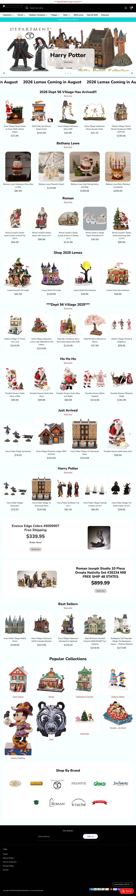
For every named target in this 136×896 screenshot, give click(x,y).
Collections (7, 15)
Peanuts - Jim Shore (118, 728)
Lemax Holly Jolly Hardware (118, 290)
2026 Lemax (78, 15)
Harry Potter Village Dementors (18, 451)
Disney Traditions (18, 758)
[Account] (126, 8)
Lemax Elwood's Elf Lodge (18, 290)
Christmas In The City (84, 697)
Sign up (90, 836)
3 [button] (70, 73)
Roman (51, 697)
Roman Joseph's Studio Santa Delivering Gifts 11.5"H (121, 235)
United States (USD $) (121, 884)
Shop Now (68, 147)
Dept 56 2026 (92, 15)
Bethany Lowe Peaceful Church (51, 184)
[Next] (132, 73)
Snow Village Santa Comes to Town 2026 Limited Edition (15, 129)
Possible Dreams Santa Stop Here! (118, 451)
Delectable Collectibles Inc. (22, 890)
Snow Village (18, 697)
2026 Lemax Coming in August (69, 82)
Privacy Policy (8, 866)
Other (65, 15)
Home (5, 854)
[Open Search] (27, 8)
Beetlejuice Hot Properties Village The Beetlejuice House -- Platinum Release (122, 641)
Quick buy (15, 120)
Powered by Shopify (37, 890)
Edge (51, 739)
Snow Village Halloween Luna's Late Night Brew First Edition (41, 342)
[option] (68, 49)
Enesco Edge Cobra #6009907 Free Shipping (35, 528)
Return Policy (8, 858)
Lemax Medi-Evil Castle (51, 290)
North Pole (84, 734)
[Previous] (4, 73)
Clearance (105, 15)
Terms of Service (9, 862)
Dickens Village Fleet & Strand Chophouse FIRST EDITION (121, 129)
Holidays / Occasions (37, 15)
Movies (21, 15)
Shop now (68, 96)
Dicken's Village (118, 697)
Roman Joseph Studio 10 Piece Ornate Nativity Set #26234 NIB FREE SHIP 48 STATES (100, 572)
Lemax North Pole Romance (84, 290)
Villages (54, 15)
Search (5, 870)
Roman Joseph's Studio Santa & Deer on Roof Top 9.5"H (14, 235)
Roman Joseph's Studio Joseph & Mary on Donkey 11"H (68, 235)
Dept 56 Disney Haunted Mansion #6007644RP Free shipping (95, 641)
